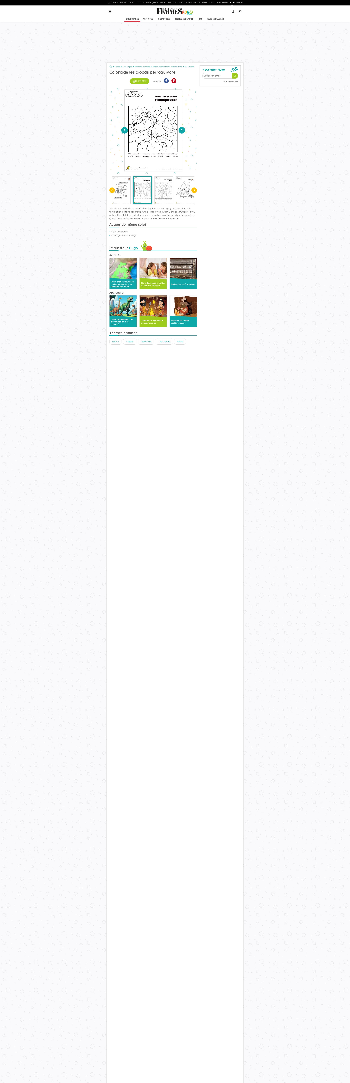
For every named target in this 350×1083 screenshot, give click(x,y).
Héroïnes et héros (142, 66)
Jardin (155, 3)
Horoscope (222, 3)
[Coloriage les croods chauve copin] (185, 190)
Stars (204, 3)
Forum (239, 3)
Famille (181, 3)
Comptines (164, 19)
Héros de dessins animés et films (167, 66)
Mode (115, 3)
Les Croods (189, 66)
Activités (148, 19)
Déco (148, 3)
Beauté (123, 3)
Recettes (140, 3)
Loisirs (212, 3)
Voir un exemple (231, 81)
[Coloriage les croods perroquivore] (142, 190)
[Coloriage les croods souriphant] (121, 190)
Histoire (130, 341)
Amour (163, 3)
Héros (180, 341)
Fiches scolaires (184, 19)
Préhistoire (146, 341)
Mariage (172, 3)
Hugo (232, 3)
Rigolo (115, 341)
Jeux (201, 19)
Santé (189, 3)
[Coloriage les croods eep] (163, 190)
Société (196, 3)
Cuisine (131, 3)
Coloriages (132, 19)
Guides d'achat (215, 19)
